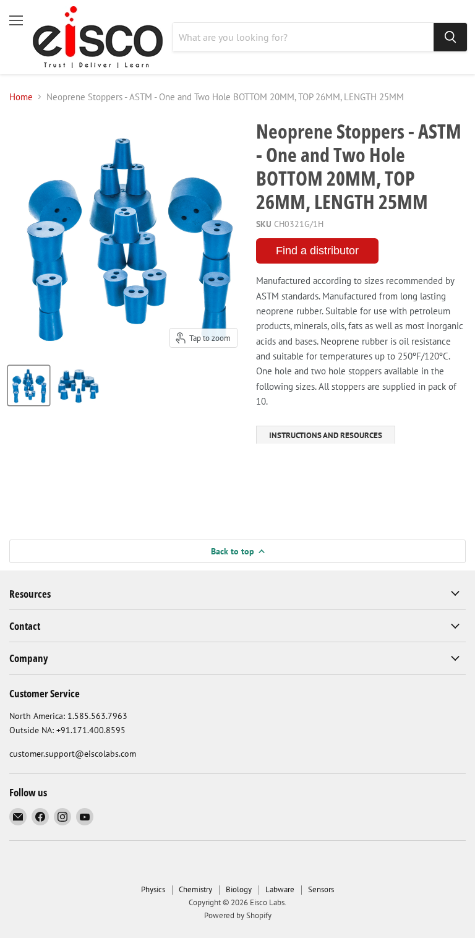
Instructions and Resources (325, 435)
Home (21, 97)
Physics (153, 889)
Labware (279, 889)
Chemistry (195, 889)
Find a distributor (317, 250)
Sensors (321, 889)
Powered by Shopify (238, 915)
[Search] (450, 37)
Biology (239, 889)
